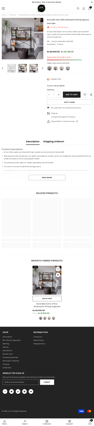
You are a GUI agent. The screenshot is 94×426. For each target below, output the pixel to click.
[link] (16, 239)
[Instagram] (11, 391)
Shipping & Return (53, 141)
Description (33, 141)
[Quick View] (58, 275)
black (45, 318)
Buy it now (69, 102)
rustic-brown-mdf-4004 (40, 318)
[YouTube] (31, 391)
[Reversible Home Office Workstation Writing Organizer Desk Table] (47, 280)
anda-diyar (53, 318)
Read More (47, 178)
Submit (47, 382)
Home (4, 15)
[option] (22, 38)
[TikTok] (24, 391)
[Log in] (83, 8)
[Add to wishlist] (85, 95)
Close (92, 2)
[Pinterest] (18, 391)
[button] (2, 68)
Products (12, 15)
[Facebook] (5, 391)
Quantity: (50, 90)
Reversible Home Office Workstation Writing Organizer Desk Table (47, 305)
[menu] (3, 8)
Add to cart (71, 95)
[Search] (78, 8)
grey (49, 318)
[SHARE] (90, 95)
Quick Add (47, 298)
